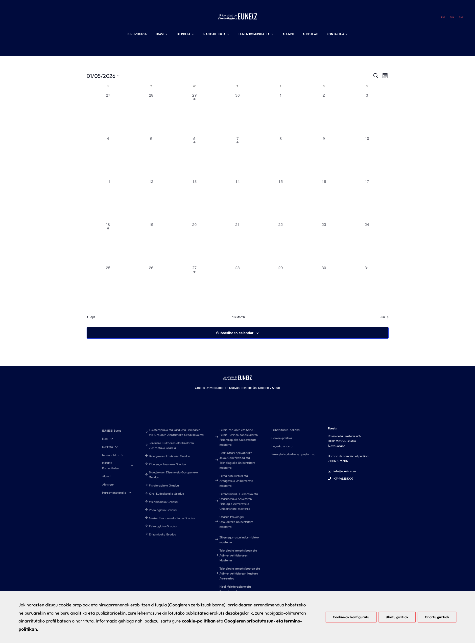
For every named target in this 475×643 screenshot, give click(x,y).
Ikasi (105, 439)
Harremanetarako (114, 492)
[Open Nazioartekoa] (228, 34)
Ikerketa (107, 447)
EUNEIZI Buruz (111, 430)
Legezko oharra (281, 446)
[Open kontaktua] (346, 34)
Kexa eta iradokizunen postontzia (293, 454)
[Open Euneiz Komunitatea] (272, 34)
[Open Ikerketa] (192, 34)
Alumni (106, 476)
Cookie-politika (281, 438)
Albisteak (108, 484)
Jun (382, 317)
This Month (237, 317)
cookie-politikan (198, 621)
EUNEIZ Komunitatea (110, 465)
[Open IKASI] (166, 34)
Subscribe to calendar (234, 332)
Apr (92, 317)
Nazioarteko (110, 455)
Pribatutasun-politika (285, 430)
